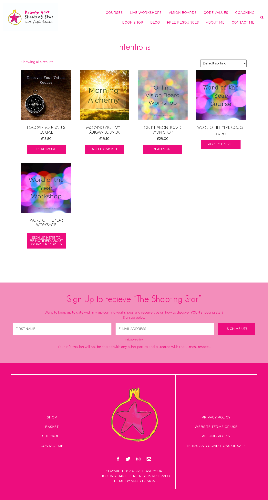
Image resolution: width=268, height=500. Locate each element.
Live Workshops (146, 13)
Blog (155, 22)
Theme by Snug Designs (135, 481)
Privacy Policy (134, 339)
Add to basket (104, 149)
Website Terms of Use (216, 427)
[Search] (260, 38)
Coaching (244, 13)
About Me (215, 22)
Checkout (52, 436)
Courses (114, 13)
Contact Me (243, 22)
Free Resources (183, 22)
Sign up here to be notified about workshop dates (46, 241)
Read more (46, 149)
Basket (52, 427)
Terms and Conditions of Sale (216, 446)
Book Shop (132, 22)
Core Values (216, 13)
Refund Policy (216, 436)
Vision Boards (183, 13)
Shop (52, 417)
